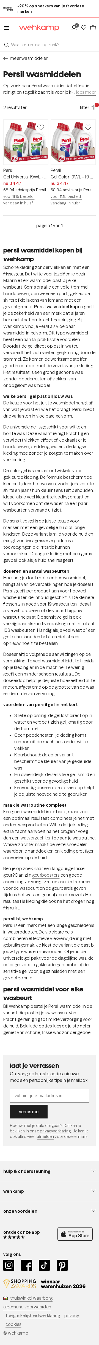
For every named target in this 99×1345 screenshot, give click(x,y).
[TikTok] (44, 1265)
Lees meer (86, 92)
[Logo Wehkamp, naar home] (35, 28)
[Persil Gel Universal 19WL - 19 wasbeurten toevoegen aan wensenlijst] (40, 127)
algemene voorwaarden (27, 1306)
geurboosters (45, 875)
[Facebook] (26, 1265)
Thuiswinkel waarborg (31, 1298)
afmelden (45, 1136)
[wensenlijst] (85, 28)
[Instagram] (9, 1265)
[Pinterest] (62, 1265)
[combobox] (49, 44)
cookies (13, 1324)
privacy (71, 1315)
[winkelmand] (93, 28)
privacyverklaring (55, 1131)
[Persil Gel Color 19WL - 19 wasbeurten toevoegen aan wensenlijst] (88, 127)
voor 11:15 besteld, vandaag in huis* (18, 199)
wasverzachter (36, 838)
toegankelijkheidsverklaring (33, 1315)
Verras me (28, 1111)
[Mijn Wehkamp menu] (75, 28)
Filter (88, 107)
